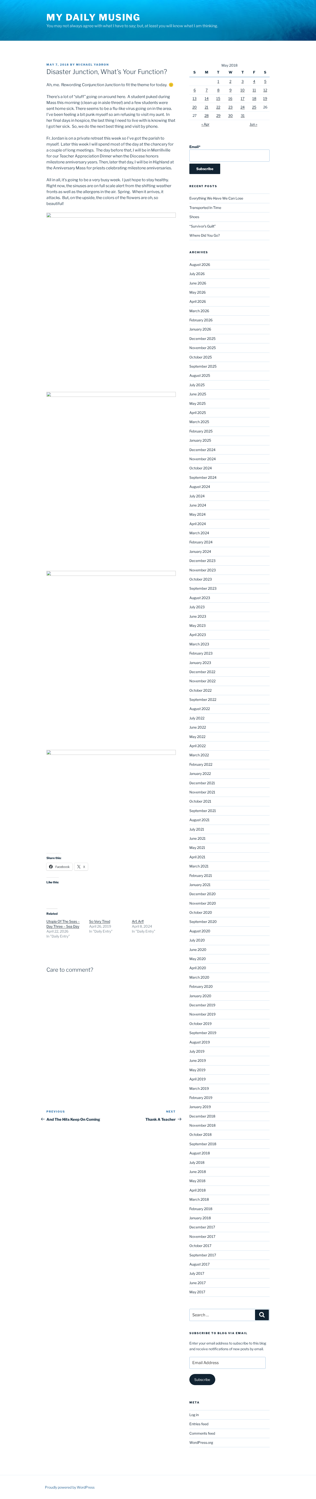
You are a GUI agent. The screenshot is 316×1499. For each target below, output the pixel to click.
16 (230, 98)
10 (242, 90)
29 (218, 115)
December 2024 (202, 450)
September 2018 (202, 1144)
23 (230, 107)
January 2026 (200, 329)
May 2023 (197, 625)
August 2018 (199, 1153)
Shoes (194, 217)
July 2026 (197, 274)
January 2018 (200, 1218)
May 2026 (197, 292)
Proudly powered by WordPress (70, 1487)
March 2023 (199, 644)
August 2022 (199, 709)
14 (207, 98)
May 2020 (197, 959)
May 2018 (197, 1181)
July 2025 (197, 385)
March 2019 (199, 1088)
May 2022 (197, 737)
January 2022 (200, 773)
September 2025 (203, 366)
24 (242, 107)
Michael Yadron (92, 64)
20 (194, 107)
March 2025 (199, 422)
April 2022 (197, 746)
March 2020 (199, 977)
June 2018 (197, 1171)
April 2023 (197, 635)
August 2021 (199, 820)
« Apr (205, 124)
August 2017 (199, 1264)
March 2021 (199, 866)
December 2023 (202, 561)
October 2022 (200, 690)
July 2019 (196, 1051)
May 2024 (197, 514)
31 (243, 115)
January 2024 (200, 551)
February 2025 (201, 431)
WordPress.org (201, 1442)
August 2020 (199, 931)
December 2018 (202, 1116)
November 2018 (202, 1125)
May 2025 (197, 403)
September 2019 (202, 1033)
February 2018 (200, 1209)
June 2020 (197, 949)
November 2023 (202, 570)
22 (218, 107)
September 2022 (202, 699)
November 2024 (202, 459)
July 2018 (196, 1162)
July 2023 (197, 607)
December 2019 (202, 1005)
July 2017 (196, 1273)
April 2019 (197, 1079)
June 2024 (197, 505)
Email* (194, 147)
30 (230, 115)
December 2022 (202, 672)
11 (254, 90)
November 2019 (202, 1014)
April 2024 (197, 524)
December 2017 (202, 1227)
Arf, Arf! (138, 921)
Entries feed (198, 1424)
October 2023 (200, 579)
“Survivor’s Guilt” (202, 226)
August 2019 (199, 1042)
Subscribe (202, 1379)
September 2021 (202, 811)
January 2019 (200, 1107)
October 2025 (200, 357)
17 (242, 98)
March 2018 (199, 1199)
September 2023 (203, 588)
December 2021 (202, 783)
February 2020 (201, 986)
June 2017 (197, 1283)
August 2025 (199, 375)
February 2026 (201, 320)
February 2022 (200, 764)
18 (254, 98)
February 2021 (200, 875)
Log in (194, 1415)
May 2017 (197, 1292)
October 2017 (200, 1246)
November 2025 (202, 348)
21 (206, 107)
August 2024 (199, 486)
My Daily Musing (93, 17)
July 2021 (196, 829)
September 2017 (202, 1255)
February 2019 (200, 1097)
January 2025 (200, 440)
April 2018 (197, 1190)
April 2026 (197, 301)
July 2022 (196, 718)
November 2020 (202, 903)
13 (195, 98)
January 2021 (200, 885)
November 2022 (202, 681)
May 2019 (197, 1070)
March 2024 (199, 533)
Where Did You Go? (204, 235)
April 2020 (197, 968)
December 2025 (202, 338)
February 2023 (201, 653)
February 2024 (201, 542)
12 (265, 90)
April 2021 (197, 857)
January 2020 (200, 996)
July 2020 (197, 940)
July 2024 (197, 496)
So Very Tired (99, 921)
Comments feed (202, 1433)
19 (265, 98)
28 (206, 115)
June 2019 (197, 1060)
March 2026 (199, 311)
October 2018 (200, 1134)
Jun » (253, 124)
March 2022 (199, 755)
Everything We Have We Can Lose (216, 198)
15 (218, 98)
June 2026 (197, 283)
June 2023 (197, 616)
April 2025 (197, 412)
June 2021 (197, 838)
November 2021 (202, 792)
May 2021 (197, 847)
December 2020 (202, 894)
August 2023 (199, 598)
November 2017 (202, 1236)
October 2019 (200, 1023)
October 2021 (200, 801)
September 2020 (203, 921)
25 (254, 107)
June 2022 (197, 727)
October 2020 (200, 912)
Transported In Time (205, 207)
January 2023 (200, 663)
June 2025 (197, 394)
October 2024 (200, 468)
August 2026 (199, 264)
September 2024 (203, 477)
